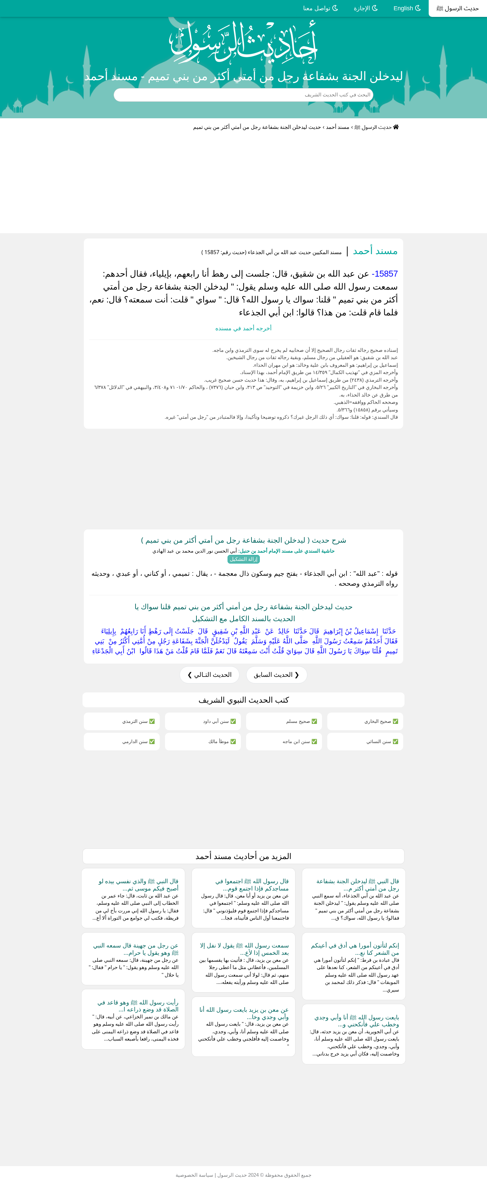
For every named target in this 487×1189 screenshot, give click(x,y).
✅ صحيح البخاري (381, 721)
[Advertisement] (243, 183)
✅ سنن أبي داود (219, 721)
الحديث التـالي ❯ (209, 674)
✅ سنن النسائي (382, 741)
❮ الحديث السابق (276, 674)
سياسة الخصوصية (194, 1175)
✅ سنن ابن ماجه (300, 741)
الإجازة (363, 8)
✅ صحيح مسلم (301, 721)
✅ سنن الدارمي (138, 741)
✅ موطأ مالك (222, 741)
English (404, 8)
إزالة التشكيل (243, 559)
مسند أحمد (338, 127)
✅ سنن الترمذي (138, 721)
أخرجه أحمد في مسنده (243, 328)
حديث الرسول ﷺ (458, 8)
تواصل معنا (317, 8)
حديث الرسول (231, 1175)
